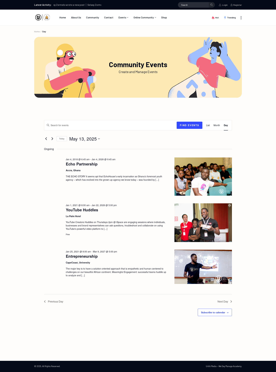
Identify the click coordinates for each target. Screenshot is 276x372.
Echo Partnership (82, 164)
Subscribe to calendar (213, 312)
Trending (231, 17)
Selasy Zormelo (87, 4)
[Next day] (52, 139)
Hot (217, 17)
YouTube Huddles (82, 209)
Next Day (223, 301)
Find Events (189, 125)
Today (61, 138)
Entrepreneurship (82, 256)
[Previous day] (46, 139)
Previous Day (55, 301)
